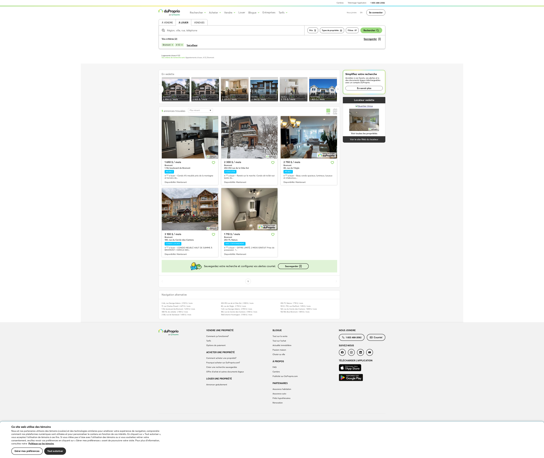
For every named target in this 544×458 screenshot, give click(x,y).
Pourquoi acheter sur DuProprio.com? (223, 362)
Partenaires (280, 383)
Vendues (199, 22)
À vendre (167, 22)
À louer (183, 22)
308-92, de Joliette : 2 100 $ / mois (175, 312)
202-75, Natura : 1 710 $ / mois (291, 303)
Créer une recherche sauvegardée (221, 367)
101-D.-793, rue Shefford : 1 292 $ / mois (295, 306)
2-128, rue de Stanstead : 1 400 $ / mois (176, 315)
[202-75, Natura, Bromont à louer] (249, 209)
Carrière (276, 371)
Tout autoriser (55, 450)
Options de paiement (216, 345)
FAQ (275, 367)
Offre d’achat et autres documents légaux (225, 371)
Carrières (340, 3)
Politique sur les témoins (41, 443)
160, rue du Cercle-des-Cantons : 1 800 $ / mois (298, 309)
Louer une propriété (219, 378)
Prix (311, 30)
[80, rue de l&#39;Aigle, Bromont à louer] (309, 137)
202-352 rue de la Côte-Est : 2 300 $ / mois (237, 303)
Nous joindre (352, 12)
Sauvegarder (291, 266)
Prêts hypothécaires (281, 398)
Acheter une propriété (220, 352)
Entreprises (269, 12)
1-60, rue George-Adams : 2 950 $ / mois (236, 309)
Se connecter (376, 12)
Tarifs (208, 340)
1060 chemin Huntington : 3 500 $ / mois (236, 315)
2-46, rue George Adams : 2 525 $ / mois (177, 303)
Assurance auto (279, 393)
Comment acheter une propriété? (221, 358)
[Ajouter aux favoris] (213, 162)
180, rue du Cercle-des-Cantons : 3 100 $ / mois (239, 312)
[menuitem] (238, 338)
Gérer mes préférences (27, 450)
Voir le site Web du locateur (364, 139)
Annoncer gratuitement (216, 384)
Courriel (378, 337)
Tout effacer (192, 45)
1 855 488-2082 (378, 3)
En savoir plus (364, 88)
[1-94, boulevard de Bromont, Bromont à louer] (190, 137)
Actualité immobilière (282, 345)
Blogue (277, 330)
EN (361, 12)
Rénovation (278, 402)
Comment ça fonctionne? (217, 336)
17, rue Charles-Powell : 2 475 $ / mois (176, 306)
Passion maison (279, 350)
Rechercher (369, 30)
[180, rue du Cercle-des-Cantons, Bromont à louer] (190, 209)
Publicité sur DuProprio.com (285, 376)
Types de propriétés (330, 30)
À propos (278, 361)
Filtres (350, 30)
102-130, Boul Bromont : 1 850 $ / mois (294, 312)
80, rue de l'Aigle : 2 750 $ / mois (233, 306)
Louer (241, 12)
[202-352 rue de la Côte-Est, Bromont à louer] (249, 137)
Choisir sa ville (279, 354)
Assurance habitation (282, 389)
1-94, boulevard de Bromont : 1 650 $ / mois (178, 309)
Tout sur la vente (280, 336)
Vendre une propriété (220, 330)
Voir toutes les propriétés (364, 133)
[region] (272, 439)
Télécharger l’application (357, 3)
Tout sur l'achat (279, 340)
